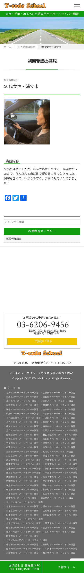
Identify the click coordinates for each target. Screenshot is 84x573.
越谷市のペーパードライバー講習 (57, 498)
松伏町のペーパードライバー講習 (59, 490)
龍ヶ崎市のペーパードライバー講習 (23, 549)
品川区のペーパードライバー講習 (22, 426)
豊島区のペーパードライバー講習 (59, 405)
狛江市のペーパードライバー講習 (61, 464)
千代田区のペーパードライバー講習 (23, 418)
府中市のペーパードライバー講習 (22, 515)
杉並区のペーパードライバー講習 (22, 439)
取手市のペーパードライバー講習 (22, 536)
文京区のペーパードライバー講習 (59, 410)
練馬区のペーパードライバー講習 (59, 426)
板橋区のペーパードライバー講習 (22, 405)
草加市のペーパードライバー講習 (59, 456)
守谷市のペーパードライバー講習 (22, 545)
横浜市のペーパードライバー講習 (59, 553)
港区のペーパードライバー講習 (60, 418)
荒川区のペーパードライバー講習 (22, 397)
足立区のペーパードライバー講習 (22, 431)
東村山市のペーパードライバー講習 (60, 515)
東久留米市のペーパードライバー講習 (24, 519)
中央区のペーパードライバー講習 (59, 414)
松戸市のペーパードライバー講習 (22, 447)
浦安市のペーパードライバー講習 (59, 443)
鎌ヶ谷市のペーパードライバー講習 (23, 473)
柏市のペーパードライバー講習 (58, 452)
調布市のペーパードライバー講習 (59, 506)
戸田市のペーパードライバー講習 (59, 485)
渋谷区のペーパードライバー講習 (22, 422)
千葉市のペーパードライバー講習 (61, 473)
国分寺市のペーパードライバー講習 (60, 511)
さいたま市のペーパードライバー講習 (24, 502)
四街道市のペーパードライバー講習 (60, 481)
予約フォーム (63, 566)
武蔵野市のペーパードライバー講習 (23, 460)
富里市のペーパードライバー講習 (61, 523)
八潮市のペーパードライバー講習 (59, 447)
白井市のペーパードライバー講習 (59, 528)
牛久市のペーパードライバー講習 (61, 549)
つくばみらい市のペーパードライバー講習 (26, 540)
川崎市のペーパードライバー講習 (22, 553)
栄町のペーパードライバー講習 (60, 532)
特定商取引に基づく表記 (57, 373)
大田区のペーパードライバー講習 (59, 439)
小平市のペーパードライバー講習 (22, 511)
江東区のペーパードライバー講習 (57, 401)
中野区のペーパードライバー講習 (22, 414)
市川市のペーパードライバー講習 (22, 443)
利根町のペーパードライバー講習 (59, 545)
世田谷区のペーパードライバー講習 (60, 435)
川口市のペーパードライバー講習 (22, 456)
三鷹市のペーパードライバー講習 (61, 460)
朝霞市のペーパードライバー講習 (22, 490)
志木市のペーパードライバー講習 (22, 506)
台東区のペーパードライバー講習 (59, 393)
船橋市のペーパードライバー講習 (22, 435)
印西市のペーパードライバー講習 (22, 528)
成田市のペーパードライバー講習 (22, 477)
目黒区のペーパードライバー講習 (59, 422)
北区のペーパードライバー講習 (21, 401)
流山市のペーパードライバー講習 (61, 469)
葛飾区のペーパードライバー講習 (22, 393)
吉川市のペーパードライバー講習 (22, 494)
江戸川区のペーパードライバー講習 (60, 431)
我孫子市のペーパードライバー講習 (60, 477)
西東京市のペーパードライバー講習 (23, 464)
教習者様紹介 (11, 80)
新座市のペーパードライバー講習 (22, 485)
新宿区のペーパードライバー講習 (22, 410)
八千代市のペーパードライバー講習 (23, 523)
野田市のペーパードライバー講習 (22, 481)
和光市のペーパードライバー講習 (59, 494)
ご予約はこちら (43, 341)
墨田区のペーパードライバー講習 (59, 397)
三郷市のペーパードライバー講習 (22, 452)
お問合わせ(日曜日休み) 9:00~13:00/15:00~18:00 (21, 567)
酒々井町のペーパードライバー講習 (23, 532)
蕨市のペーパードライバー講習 (21, 498)
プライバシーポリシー (23, 373)
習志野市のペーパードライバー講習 (23, 469)
